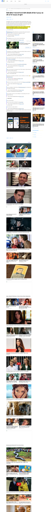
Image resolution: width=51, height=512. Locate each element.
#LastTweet (21, 102)
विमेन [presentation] (33, 74)
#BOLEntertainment (22, 87)
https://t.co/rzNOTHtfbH (27, 82)
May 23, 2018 (21, 103)
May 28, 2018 (17, 34)
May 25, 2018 (19, 83)
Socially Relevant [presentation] (35, 58)
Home (7, 8)
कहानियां (11, 1)
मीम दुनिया (19, 1)
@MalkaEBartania (10, 31)
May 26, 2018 (21, 72)
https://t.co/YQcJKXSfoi (11, 59)
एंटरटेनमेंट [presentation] (34, 106)
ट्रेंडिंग (7, 1)
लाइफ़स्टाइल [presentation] (34, 42)
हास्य (9, 8)
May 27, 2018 (21, 39)
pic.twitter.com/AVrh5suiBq (22, 64)
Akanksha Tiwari (8, 17)
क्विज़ (15, 1)
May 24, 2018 (21, 108)
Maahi (33, 111)
